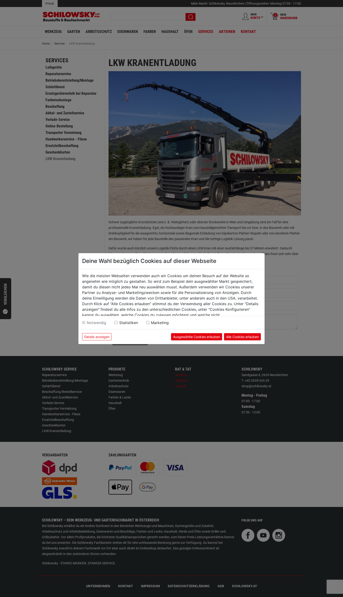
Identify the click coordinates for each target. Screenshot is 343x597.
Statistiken (128, 322)
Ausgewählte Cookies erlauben (196, 337)
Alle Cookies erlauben (242, 337)
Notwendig (96, 322)
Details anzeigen (96, 337)
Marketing (160, 322)
